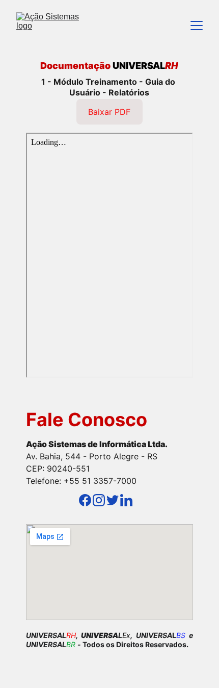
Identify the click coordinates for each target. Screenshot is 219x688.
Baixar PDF (109, 112)
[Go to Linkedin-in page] (126, 500)
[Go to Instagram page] (99, 500)
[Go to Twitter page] (112, 500)
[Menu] (196, 25)
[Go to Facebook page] (85, 500)
